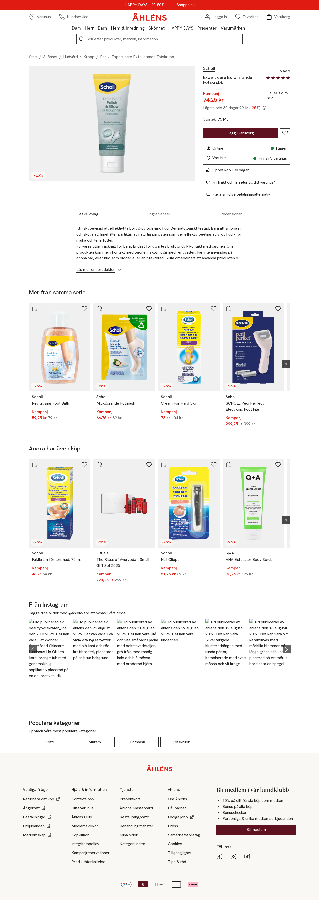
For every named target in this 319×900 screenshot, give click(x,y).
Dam (76, 28)
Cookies (175, 843)
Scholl (209, 68)
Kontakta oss (82, 799)
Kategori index (132, 843)
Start (33, 56)
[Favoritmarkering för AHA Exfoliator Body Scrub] (278, 465)
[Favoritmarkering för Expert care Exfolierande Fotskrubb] (285, 133)
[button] (49, 648)
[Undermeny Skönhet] (167, 28)
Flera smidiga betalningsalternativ (241, 194)
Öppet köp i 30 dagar (230, 170)
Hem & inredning (128, 28)
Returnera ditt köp (38, 799)
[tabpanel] (159, 246)
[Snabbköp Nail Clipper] (164, 465)
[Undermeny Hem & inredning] (147, 28)
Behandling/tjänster (136, 826)
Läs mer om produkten (95, 269)
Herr (89, 28)
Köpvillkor (80, 834)
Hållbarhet (177, 808)
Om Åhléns (177, 799)
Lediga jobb (178, 817)
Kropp (88, 56)
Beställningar (34, 817)
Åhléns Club (81, 817)
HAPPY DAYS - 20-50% (144, 4)
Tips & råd (177, 861)
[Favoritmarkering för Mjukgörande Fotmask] (149, 309)
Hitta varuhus (82, 808)
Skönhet (157, 28)
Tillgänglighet (179, 852)
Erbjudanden (34, 826)
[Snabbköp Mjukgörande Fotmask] (99, 309)
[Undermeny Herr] (96, 28)
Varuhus (219, 157)
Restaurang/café (134, 817)
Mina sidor (129, 834)
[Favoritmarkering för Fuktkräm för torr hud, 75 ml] (84, 465)
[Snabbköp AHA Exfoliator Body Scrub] (229, 465)
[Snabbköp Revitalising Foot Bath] (35, 309)
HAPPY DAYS (181, 28)
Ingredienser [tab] (159, 214)
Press (173, 826)
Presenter (207, 28)
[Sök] (81, 39)
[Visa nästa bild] (284, 364)
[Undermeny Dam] (83, 28)
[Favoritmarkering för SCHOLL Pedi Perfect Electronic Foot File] (278, 309)
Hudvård (70, 56)
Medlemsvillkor (84, 826)
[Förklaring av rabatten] (264, 108)
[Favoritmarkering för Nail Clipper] (214, 465)
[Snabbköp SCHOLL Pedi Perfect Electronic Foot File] (229, 309)
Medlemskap (34, 834)
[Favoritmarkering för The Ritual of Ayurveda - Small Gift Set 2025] (149, 465)
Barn (102, 28)
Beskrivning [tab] (87, 214)
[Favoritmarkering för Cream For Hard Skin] (214, 309)
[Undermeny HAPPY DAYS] (195, 28)
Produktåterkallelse (88, 861)
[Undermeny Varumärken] (247, 28)
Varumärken (233, 28)
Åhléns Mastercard (136, 808)
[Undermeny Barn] (109, 28)
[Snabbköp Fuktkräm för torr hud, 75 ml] (35, 465)
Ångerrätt (31, 808)
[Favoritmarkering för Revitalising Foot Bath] (84, 309)
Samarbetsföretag (184, 834)
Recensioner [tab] (231, 214)
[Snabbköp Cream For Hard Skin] (164, 309)
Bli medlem (256, 829)
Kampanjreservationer (90, 852)
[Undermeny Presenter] (219, 28)
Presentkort (130, 799)
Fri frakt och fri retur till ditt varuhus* (243, 182)
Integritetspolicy (85, 843)
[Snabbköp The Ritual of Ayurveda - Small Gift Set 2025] (99, 465)
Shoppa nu (185, 4)
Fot (103, 56)
